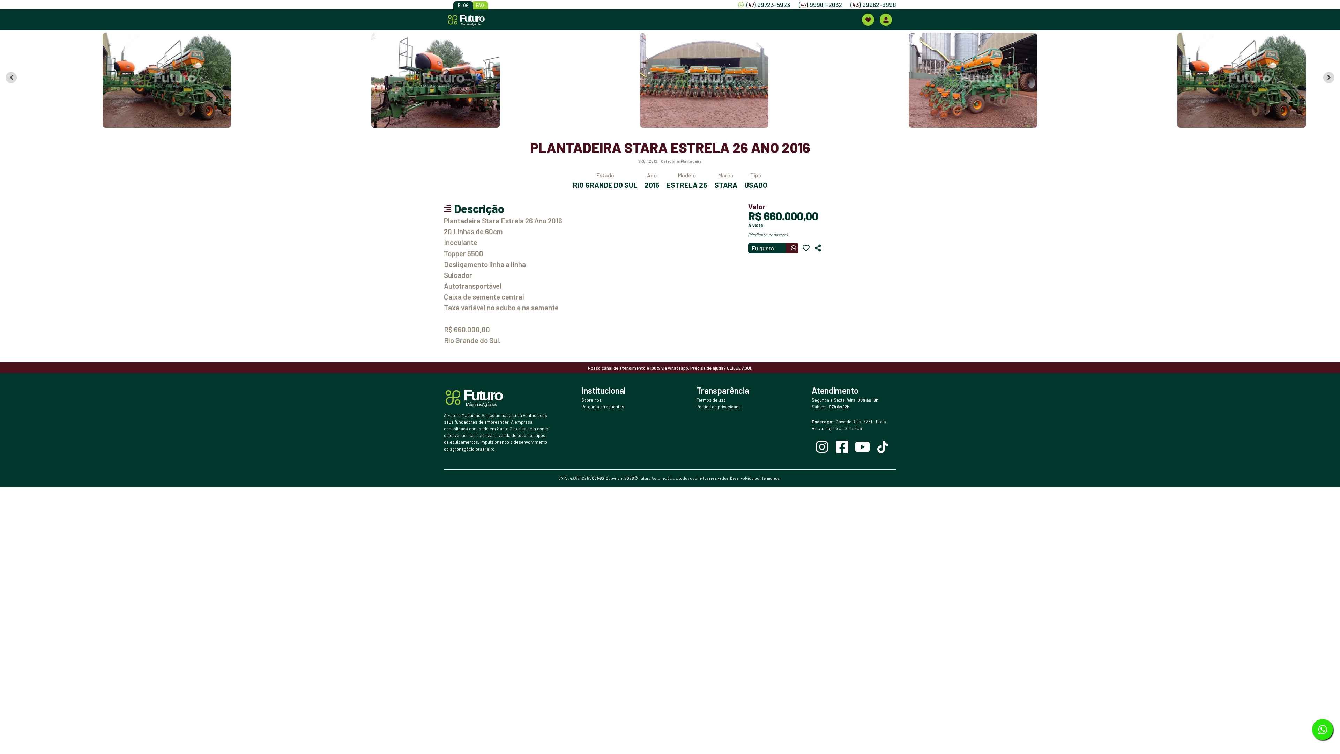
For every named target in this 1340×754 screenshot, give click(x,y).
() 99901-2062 (820, 4)
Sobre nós (591, 400)
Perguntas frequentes (602, 406)
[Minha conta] (886, 20)
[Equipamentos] (868, 20)
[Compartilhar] (818, 248)
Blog (463, 5)
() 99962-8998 (873, 4)
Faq (480, 5)
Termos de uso (711, 400)
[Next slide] (1328, 77)
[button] (134, 80)
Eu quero (763, 248)
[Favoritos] (806, 248)
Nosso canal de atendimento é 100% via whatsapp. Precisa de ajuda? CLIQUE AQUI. (670, 368)
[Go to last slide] (11, 77)
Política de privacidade (719, 406)
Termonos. (770, 478)
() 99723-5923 (768, 4)
